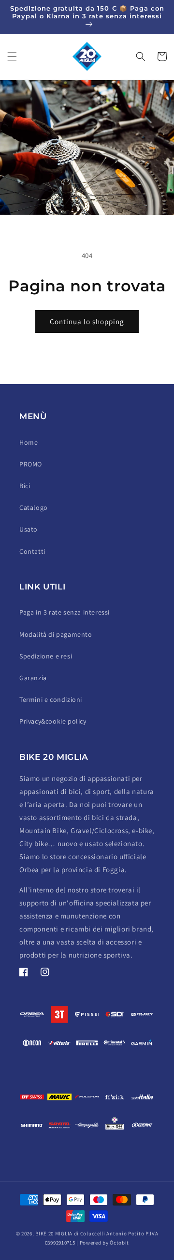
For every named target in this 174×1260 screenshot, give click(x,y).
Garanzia (33, 677)
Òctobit (119, 1242)
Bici (24, 485)
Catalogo (33, 507)
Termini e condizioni (50, 699)
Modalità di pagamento (55, 634)
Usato (28, 529)
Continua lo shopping (87, 321)
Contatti (32, 551)
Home (28, 442)
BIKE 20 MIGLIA (53, 1233)
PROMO (30, 464)
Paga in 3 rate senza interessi (64, 612)
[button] (12, 56)
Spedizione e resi (45, 656)
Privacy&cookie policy (53, 721)
